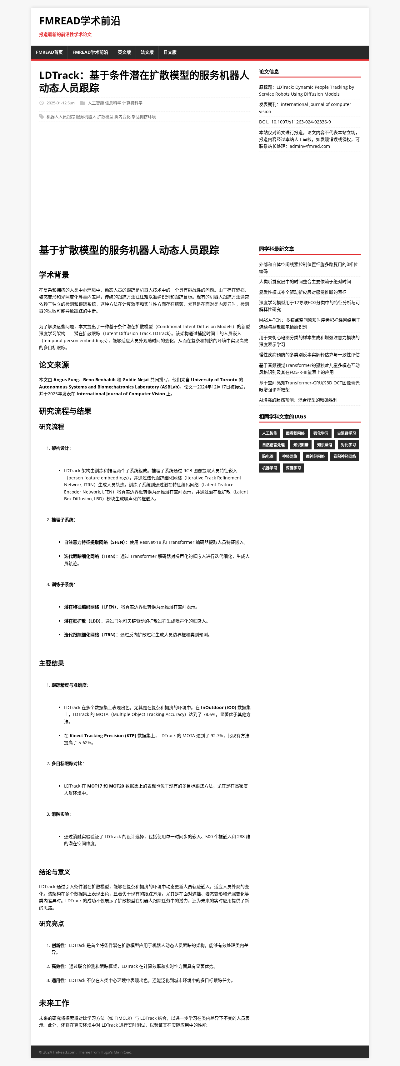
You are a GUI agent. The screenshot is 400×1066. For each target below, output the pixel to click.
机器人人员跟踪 (61, 116)
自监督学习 (346, 433)
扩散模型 (105, 116)
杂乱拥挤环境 (144, 116)
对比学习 (348, 445)
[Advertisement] (200, 186)
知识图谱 (300, 445)
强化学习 (320, 433)
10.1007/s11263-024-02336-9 (301, 122)
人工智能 (96, 103)
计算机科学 (132, 103)
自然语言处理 (273, 445)
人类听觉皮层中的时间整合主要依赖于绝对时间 (305, 281)
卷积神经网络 (344, 456)
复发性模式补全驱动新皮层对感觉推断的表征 (303, 292)
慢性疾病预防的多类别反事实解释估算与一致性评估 (309, 355)
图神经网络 (315, 456)
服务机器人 (86, 116)
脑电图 (267, 456)
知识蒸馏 (324, 445)
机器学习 (269, 468)
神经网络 (289, 456)
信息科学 (113, 103)
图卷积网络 (295, 433)
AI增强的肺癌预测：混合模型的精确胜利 (298, 400)
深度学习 (293, 468)
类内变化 (122, 116)
